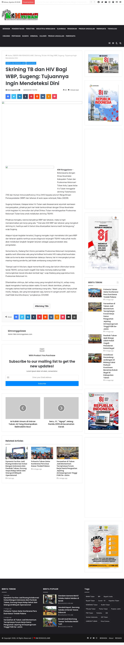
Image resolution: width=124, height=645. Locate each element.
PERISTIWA (30, 29)
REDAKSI (118, 638)
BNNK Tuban (90, 596)
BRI (99, 596)
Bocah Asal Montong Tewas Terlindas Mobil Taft (68, 621)
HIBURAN (6, 36)
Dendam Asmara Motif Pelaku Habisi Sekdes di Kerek (68, 598)
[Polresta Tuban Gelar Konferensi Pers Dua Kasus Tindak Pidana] (42, 453)
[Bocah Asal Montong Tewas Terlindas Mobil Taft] (49, 622)
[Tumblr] (25, 96)
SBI (106, 613)
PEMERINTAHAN (18, 29)
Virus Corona (105, 621)
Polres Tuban (103, 609)
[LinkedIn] (19, 96)
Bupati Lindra (108, 596)
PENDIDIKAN (72, 29)
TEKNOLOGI (112, 29)
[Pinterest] (31, 96)
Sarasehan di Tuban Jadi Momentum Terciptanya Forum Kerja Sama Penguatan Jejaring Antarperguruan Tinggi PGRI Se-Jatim (67, 468)
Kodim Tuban (105, 605)
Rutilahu (99, 613)
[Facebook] (8, 96)
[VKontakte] (42, 96)
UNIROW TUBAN (91, 621)
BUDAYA (25, 36)
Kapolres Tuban (114, 601)
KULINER (43, 36)
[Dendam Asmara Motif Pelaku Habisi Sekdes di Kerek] (49, 599)
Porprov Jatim (116, 609)
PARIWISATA (101, 29)
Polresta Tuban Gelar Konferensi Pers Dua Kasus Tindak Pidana (59, 2)
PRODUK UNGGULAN (87, 29)
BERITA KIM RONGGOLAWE (23, 55)
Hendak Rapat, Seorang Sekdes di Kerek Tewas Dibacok (68, 610)
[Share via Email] (68, 317)
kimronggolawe (12, 90)
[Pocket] (54, 96)
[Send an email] (19, 90)
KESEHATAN (31, 63)
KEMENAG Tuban (92, 605)
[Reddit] (37, 96)
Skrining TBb (42, 306)
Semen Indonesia (91, 617)
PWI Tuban (89, 613)
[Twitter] (13, 96)
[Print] (74, 317)
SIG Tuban (104, 617)
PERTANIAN (16, 36)
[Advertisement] (103, 169)
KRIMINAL (34, 36)
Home (9, 55)
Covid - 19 (101, 601)
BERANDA (6, 29)
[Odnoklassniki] (48, 96)
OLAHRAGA (61, 29)
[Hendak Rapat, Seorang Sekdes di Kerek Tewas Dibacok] (49, 610)
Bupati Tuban (90, 601)
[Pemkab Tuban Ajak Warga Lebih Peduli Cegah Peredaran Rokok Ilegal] (95, 338)
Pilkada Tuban (91, 609)
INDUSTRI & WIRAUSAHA (45, 29)
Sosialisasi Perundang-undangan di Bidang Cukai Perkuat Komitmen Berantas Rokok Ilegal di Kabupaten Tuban (110, 366)
